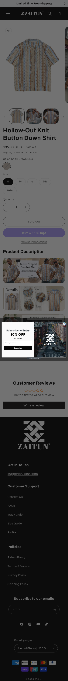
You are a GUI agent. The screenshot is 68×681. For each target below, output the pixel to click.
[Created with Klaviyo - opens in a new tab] (34, 358)
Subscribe (18, 348)
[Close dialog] (64, 323)
